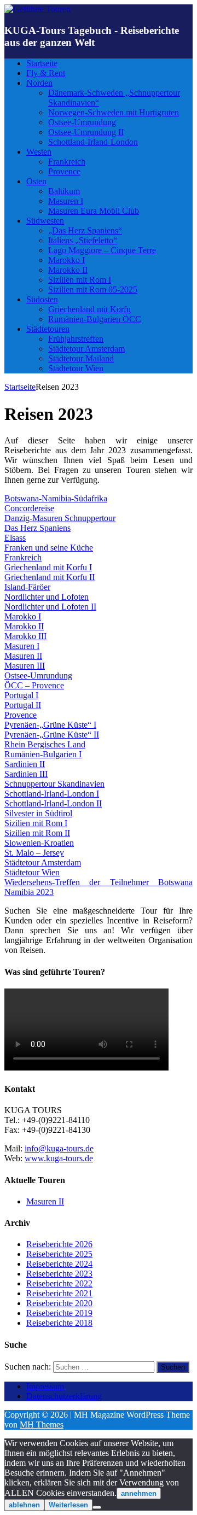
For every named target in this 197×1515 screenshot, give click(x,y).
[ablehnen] (96, 1507)
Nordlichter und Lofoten (46, 596)
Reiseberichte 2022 (59, 1283)
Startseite (41, 63)
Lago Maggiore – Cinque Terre (102, 250)
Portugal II (22, 705)
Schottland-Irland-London (93, 142)
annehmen (139, 1493)
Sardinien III (26, 774)
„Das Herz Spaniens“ (85, 230)
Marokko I (66, 260)
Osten (36, 181)
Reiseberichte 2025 (59, 1254)
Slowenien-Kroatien (39, 842)
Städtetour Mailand (81, 358)
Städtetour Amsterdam (86, 348)
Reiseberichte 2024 (59, 1263)
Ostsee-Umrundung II (86, 132)
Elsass (15, 537)
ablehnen (24, 1505)
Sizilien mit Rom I (79, 279)
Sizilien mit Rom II (37, 833)
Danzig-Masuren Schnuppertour (59, 518)
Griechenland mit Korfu (89, 309)
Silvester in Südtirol (38, 813)
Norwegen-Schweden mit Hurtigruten (113, 112)
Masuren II (23, 655)
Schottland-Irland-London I (51, 793)
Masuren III (24, 665)
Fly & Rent (45, 73)
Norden (39, 82)
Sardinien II (24, 764)
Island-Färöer (27, 587)
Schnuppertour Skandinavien (54, 783)
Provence (64, 171)
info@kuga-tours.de (59, 1148)
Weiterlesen (68, 1505)
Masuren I (65, 201)
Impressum (45, 1386)
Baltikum (64, 191)
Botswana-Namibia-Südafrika (55, 498)
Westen (38, 151)
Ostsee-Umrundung (82, 122)
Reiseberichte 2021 (59, 1293)
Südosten (42, 299)
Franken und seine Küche (48, 547)
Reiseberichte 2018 (59, 1322)
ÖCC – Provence (34, 685)
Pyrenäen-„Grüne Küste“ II (51, 734)
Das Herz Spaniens (37, 528)
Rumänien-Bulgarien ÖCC (94, 319)
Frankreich (66, 161)
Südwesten (45, 220)
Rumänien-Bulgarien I (43, 754)
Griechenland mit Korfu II (49, 577)
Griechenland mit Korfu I (48, 567)
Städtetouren (47, 329)
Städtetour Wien (75, 368)
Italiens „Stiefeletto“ (82, 240)
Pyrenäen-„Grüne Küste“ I (50, 724)
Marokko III (25, 636)
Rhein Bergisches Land (44, 744)
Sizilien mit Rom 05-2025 (92, 289)
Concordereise (29, 508)
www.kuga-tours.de (59, 1158)
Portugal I (21, 695)
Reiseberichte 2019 (59, 1313)
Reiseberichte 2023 (59, 1273)
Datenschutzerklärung (64, 1396)
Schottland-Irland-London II (53, 803)
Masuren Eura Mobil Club (93, 210)
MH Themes (41, 1424)
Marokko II (68, 269)
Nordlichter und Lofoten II (50, 606)
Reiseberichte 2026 (59, 1244)
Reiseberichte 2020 (59, 1303)
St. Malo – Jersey (34, 852)
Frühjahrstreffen (75, 338)
